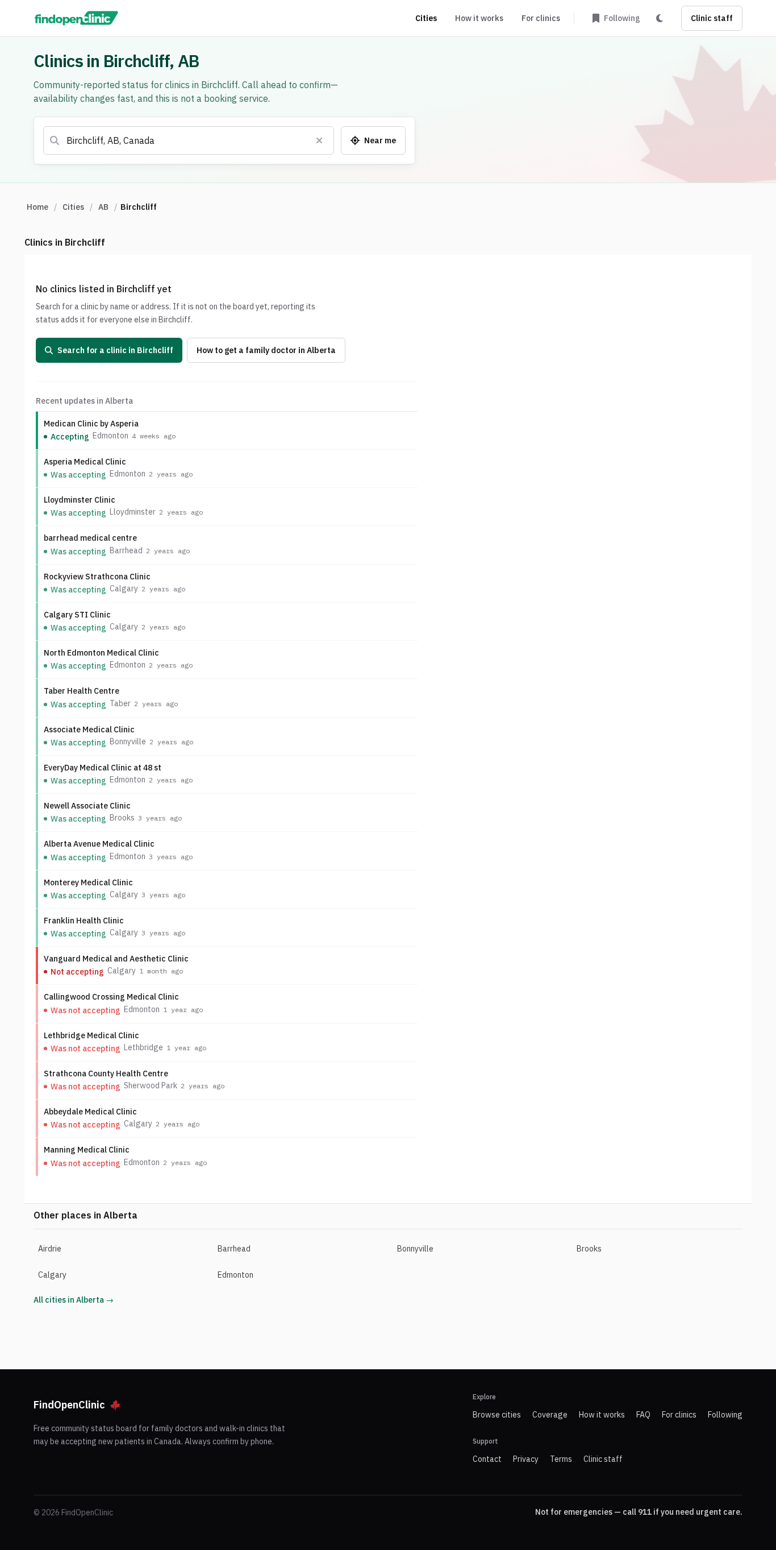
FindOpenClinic (69, 1404)
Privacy (526, 1459)
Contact (487, 1459)
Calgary (52, 1275)
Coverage (550, 1415)
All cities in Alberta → (74, 1300)
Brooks (589, 1249)
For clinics (540, 18)
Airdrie (49, 1249)
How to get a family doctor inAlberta (266, 350)
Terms (561, 1459)
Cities (426, 18)
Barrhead (234, 1249)
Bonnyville (415, 1249)
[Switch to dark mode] (659, 18)
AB (103, 207)
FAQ (643, 1415)
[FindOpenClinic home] (76, 18)
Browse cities (497, 1415)
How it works (479, 18)
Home (37, 207)
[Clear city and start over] (319, 140)
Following (725, 1415)
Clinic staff (712, 18)
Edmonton (235, 1275)
